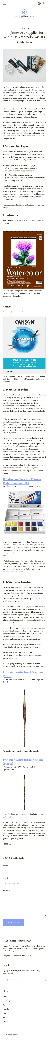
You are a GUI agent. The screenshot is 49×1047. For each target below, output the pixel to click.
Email (5, 878)
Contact (5, 1021)
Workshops (7, 1001)
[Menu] (4, 3)
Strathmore (10, 215)
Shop (4, 1005)
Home (5, 997)
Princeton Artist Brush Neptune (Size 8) (23, 674)
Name (5, 865)
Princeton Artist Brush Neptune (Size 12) (23, 762)
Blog (4, 1013)
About (5, 1017)
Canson (7, 306)
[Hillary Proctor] (24, 13)
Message (6, 890)
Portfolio (6, 1009)
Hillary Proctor (13, 1035)
